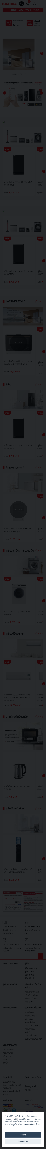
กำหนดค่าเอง (23, 1141)
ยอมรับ (23, 1135)
